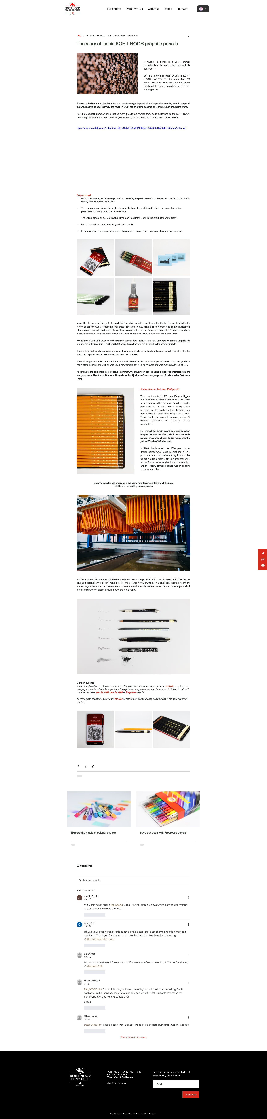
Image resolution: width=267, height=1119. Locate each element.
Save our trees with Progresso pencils (163, 832)
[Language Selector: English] (203, 8)
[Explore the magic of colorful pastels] (99, 809)
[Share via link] (93, 766)
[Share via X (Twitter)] (85, 766)
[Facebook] (263, 554)
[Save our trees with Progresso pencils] (168, 809)
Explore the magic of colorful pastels (93, 832)
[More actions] (188, 35)
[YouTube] (263, 565)
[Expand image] (95, 257)
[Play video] (133, 158)
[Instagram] (263, 560)
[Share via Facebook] (78, 766)
